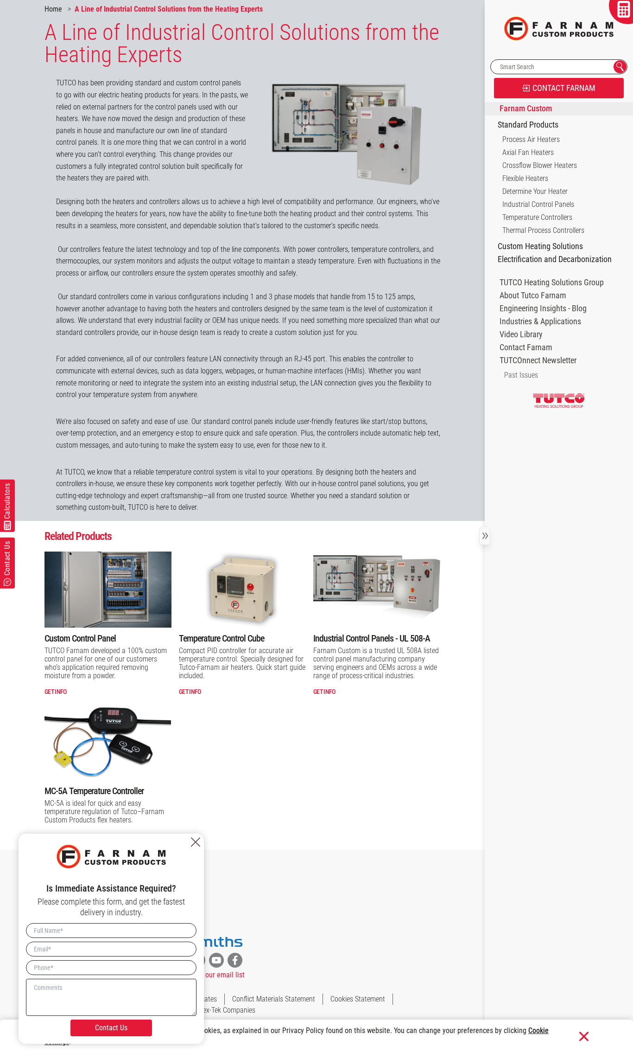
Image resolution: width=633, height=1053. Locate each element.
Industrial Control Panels (538, 204)
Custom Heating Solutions (540, 246)
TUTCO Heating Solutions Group (552, 282)
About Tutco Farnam (533, 295)
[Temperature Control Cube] (242, 590)
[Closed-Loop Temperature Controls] (376, 590)
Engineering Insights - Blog (543, 308)
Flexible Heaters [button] (525, 178)
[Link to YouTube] (216, 960)
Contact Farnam (526, 347)
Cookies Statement (357, 999)
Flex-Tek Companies (226, 1010)
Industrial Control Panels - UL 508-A (371, 638)
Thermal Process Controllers (543, 230)
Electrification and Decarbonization (555, 259)
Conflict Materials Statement (273, 999)
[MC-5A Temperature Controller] (107, 742)
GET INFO (55, 691)
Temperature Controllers (537, 217)
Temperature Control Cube (221, 638)
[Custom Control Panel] (107, 590)
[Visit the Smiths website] (216, 942)
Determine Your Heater (535, 191)
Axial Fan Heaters (528, 152)
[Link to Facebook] (235, 960)
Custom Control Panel (80, 638)
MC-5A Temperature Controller (94, 790)
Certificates (200, 999)
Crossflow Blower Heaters (539, 165)
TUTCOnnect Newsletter (538, 360)
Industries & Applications (540, 321)
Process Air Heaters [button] (531, 139)
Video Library (521, 334)
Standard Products (528, 124)
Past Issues (521, 375)
